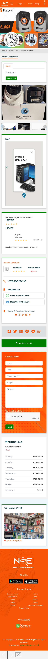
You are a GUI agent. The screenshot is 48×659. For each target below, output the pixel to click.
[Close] (31, 152)
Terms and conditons (35, 605)
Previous (3, 126)
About (4, 51)
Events (12, 602)
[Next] (11, 655)
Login (20, 4)
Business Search (13, 594)
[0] (43, 4)
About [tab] (8, 66)
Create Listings (34, 4)
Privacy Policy (24, 608)
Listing (35, 602)
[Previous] (4, 655)
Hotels (35, 594)
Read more (11, 78)
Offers (12, 599)
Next (44, 126)
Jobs (35, 597)
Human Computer (13, 540)
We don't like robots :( (14, 411)
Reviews (22, 51)
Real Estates (12, 597)
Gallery (10, 51)
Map (16, 51)
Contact (30, 51)
